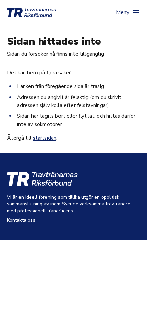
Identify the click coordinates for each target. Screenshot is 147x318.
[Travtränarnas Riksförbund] (31, 12)
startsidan (44, 137)
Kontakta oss (21, 220)
